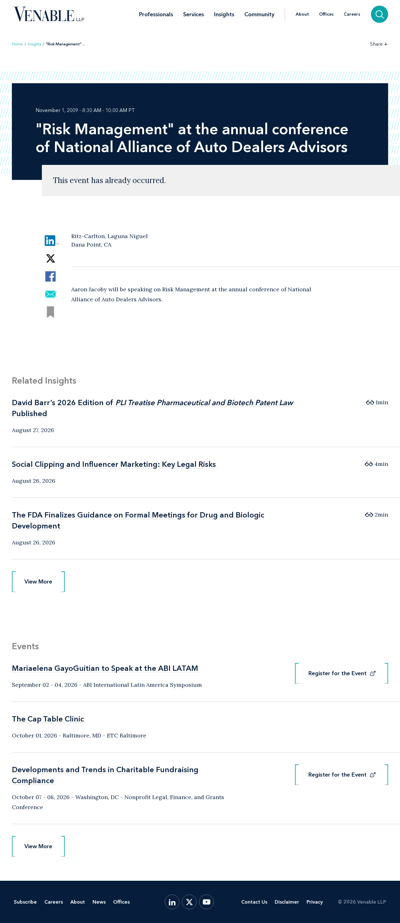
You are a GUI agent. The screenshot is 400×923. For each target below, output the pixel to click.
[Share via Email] (50, 294)
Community (259, 14)
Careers (352, 14)
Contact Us (254, 902)
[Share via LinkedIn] (50, 241)
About (302, 14)
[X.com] (189, 902)
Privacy (315, 902)
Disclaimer (287, 902)
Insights (224, 14)
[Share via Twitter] (50, 259)
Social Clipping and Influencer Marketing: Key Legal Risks (114, 464)
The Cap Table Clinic (48, 718)
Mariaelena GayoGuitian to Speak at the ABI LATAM (105, 668)
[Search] (379, 14)
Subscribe (25, 902)
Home (17, 44)
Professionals (156, 14)
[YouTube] (206, 902)
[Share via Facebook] (50, 276)
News (99, 902)
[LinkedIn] (172, 902)
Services (193, 14)
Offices (326, 14)
